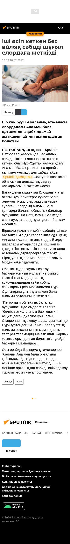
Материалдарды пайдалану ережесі (27, 471)
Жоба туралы (11, 465)
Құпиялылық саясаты (17, 481)
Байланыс (9, 476)
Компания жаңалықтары (34, 476)
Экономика (54, 433)
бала (19, 381)
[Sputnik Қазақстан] (11, 29)
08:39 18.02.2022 (13, 60)
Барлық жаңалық (15, 433)
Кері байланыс (12, 495)
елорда (8, 381)
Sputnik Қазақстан (17, 177)
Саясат (36, 433)
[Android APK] (14, 506)
